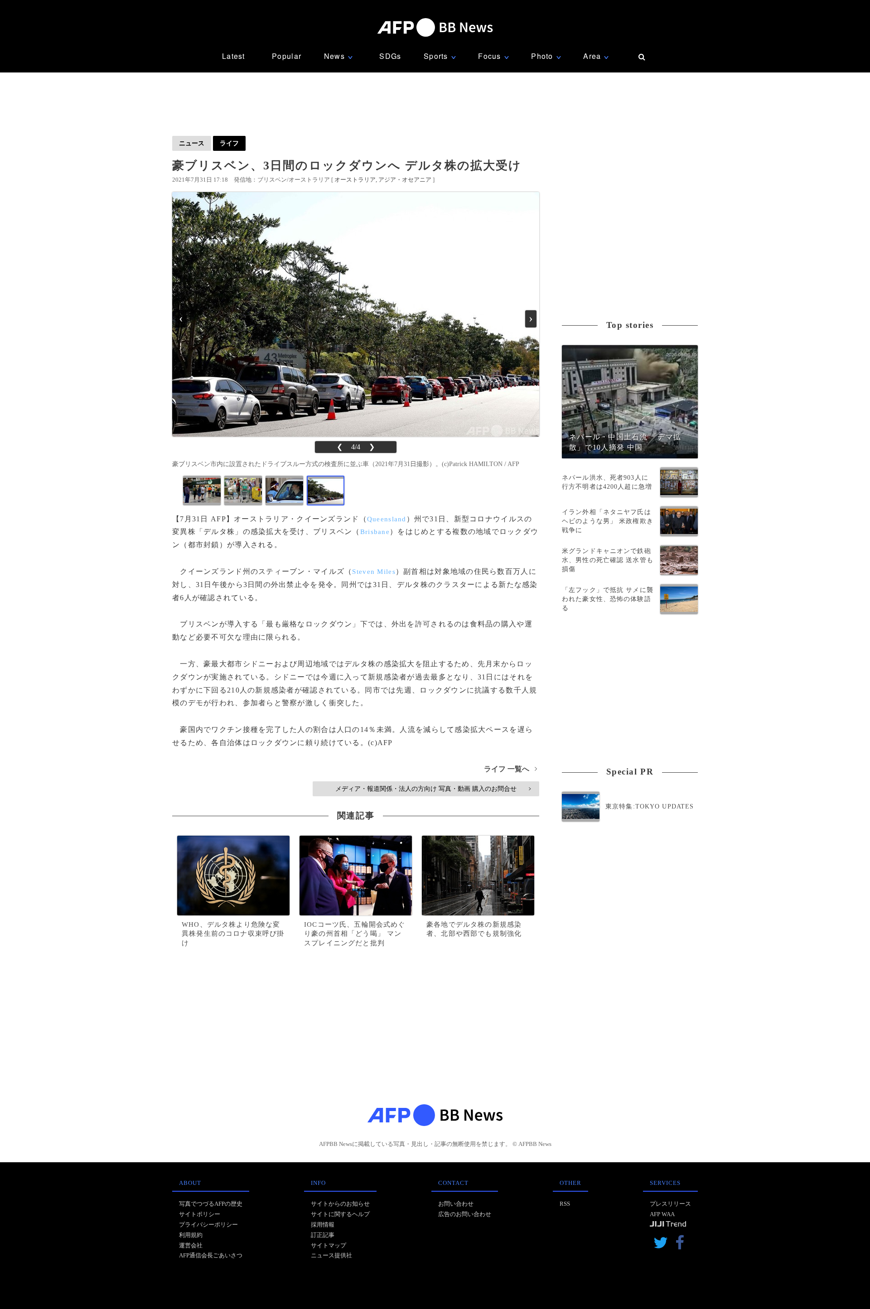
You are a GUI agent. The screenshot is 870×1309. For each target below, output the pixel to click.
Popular (286, 56)
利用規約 (191, 1235)
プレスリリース (670, 1203)
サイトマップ (328, 1245)
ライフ (229, 143)
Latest (233, 56)
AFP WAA (662, 1214)
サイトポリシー (199, 1214)
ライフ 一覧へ (510, 769)
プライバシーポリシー (208, 1224)
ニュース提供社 (331, 1255)
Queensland (386, 519)
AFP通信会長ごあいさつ (210, 1255)
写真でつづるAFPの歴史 (210, 1203)
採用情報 (322, 1224)
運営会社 (191, 1245)
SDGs (390, 56)
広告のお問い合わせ (464, 1214)
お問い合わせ (456, 1203)
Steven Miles (373, 571)
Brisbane (375, 531)
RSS (565, 1203)
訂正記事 (322, 1235)
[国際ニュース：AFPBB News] (435, 27)
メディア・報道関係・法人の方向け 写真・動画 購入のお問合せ (433, 788)
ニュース (191, 143)
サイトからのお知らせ (340, 1203)
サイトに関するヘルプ (340, 1214)
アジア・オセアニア (404, 179)
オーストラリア (355, 179)
